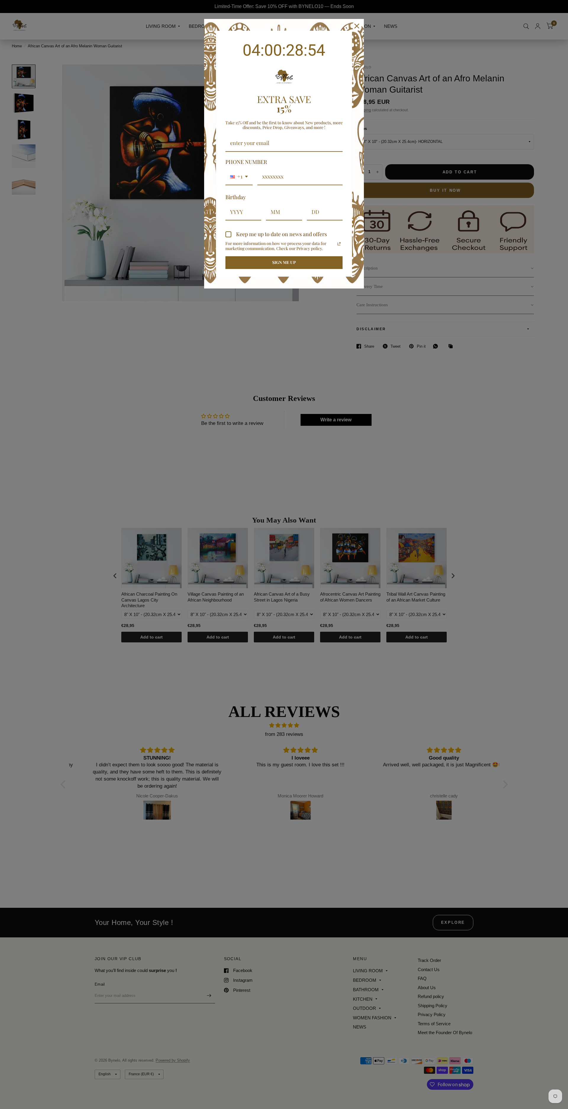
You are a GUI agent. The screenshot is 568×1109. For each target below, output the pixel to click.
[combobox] (239, 177)
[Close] (357, 26)
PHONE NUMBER (246, 161)
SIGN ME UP (284, 262)
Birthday (235, 197)
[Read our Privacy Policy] (339, 243)
